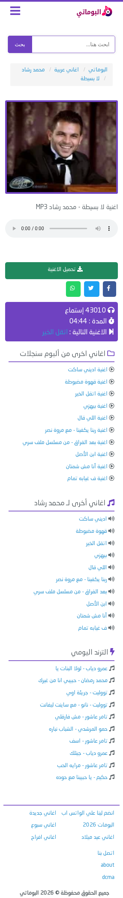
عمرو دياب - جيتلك (89, 753)
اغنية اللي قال (93, 418)
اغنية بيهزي (95, 406)
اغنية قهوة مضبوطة (86, 382)
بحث (20, 44)
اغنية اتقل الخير (91, 394)
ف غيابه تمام (92, 628)
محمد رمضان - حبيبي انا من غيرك (73, 680)
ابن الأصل (96, 604)
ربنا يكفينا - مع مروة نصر (81, 579)
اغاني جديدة (42, 813)
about (107, 865)
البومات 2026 (98, 825)
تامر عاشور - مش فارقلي (81, 717)
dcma (108, 877)
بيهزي (100, 555)
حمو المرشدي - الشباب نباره (78, 729)
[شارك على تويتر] (91, 289)
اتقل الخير (55, 332)
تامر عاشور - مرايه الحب (82, 765)
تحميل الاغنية (62, 269)
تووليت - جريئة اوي (87, 693)
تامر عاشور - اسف (88, 741)
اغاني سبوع (43, 825)
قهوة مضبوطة (91, 531)
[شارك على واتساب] (73, 289)
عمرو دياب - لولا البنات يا (81, 669)
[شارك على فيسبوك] (109, 289)
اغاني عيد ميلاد (98, 837)
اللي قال (97, 568)
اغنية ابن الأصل (92, 454)
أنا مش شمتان (92, 616)
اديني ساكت (93, 519)
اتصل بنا (105, 853)
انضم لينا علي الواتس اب (88, 813)
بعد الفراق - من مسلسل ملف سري (70, 592)
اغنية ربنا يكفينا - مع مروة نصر (76, 430)
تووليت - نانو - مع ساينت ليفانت (74, 705)
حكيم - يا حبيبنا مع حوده (82, 777)
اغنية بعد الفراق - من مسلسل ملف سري (65, 442)
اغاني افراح (43, 837)
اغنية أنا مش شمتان (87, 467)
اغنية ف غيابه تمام (87, 478)
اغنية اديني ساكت (88, 370)
